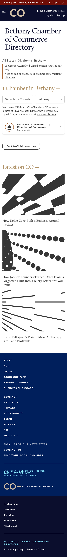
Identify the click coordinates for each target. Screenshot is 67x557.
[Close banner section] (63, 3)
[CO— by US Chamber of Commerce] (17, 13)
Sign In (50, 15)
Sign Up (61, 15)
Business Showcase (18, 388)
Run (7, 366)
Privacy (10, 407)
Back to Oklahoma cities (21, 146)
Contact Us (13, 449)
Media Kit (11, 435)
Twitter (9, 514)
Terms (8, 419)
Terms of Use (36, 549)
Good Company (15, 377)
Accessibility (14, 413)
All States (9, 60)
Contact (10, 396)
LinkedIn (10, 509)
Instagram (11, 503)
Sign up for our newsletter (25, 444)
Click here (10, 77)
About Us (11, 402)
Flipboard (10, 526)
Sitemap (9, 424)
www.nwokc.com (46, 114)
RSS (6, 430)
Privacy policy (14, 549)
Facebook (10, 520)
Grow (8, 371)
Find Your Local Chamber (23, 455)
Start (8, 360)
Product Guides (16, 382)
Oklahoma (25, 60)
